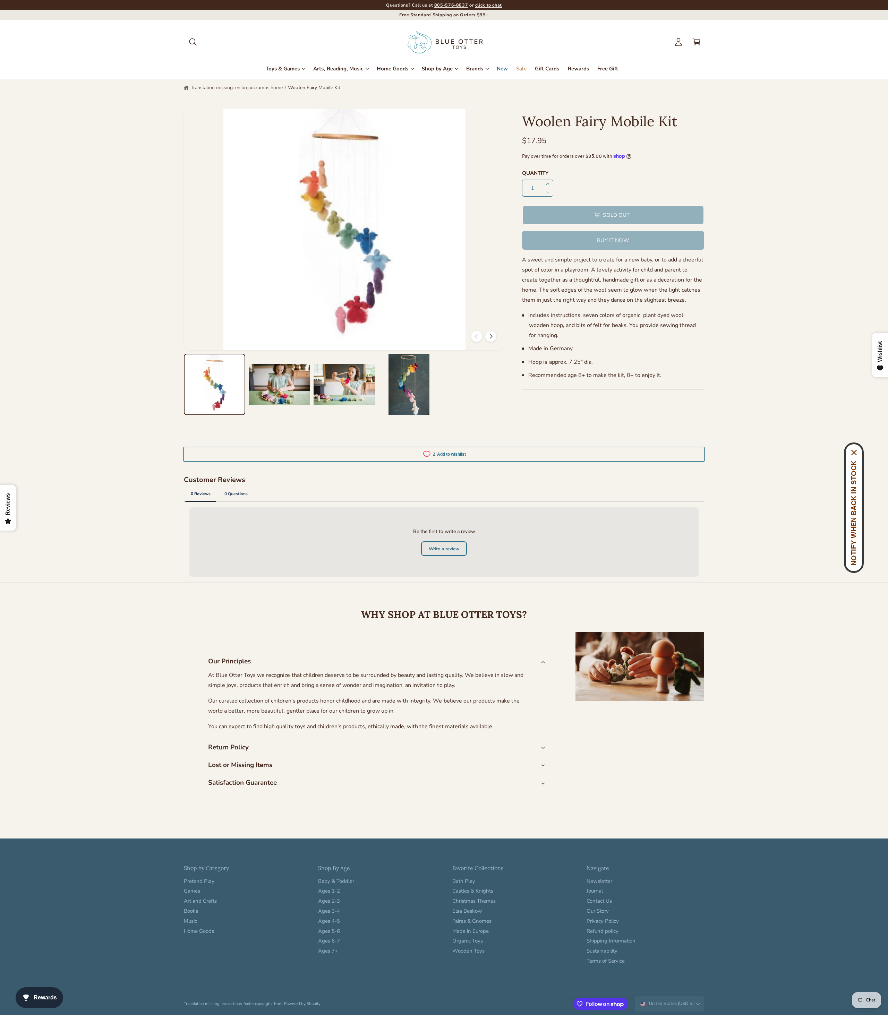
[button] (193, 42)
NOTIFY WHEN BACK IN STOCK (853, 513)
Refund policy (602, 931)
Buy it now (613, 240)
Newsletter (599, 881)
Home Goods (392, 68)
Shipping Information (611, 940)
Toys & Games (283, 68)
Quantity (535, 173)
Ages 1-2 (329, 890)
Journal (595, 890)
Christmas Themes (474, 900)
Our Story (598, 911)
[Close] (854, 452)
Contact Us (599, 900)
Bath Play (463, 881)
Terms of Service (606, 960)
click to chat (488, 5)
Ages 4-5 (329, 921)
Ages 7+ (328, 950)
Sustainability (602, 950)
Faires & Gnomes (472, 921)
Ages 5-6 (329, 931)
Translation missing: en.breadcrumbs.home (237, 87)
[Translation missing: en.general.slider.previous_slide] (476, 336)
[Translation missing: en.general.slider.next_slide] (490, 336)
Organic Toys (467, 940)
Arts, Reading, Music (338, 68)
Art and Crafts (200, 900)
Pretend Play (199, 881)
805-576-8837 (451, 5)
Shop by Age (437, 68)
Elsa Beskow (467, 911)
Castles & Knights (472, 890)
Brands (474, 68)
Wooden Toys (468, 950)
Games (192, 890)
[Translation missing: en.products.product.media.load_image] (214, 384)
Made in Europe (470, 931)
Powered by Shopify (302, 1003)
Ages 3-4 (329, 911)
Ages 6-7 (329, 940)
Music (190, 921)
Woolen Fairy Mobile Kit (314, 87)
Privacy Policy (603, 921)
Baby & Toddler (336, 881)
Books (191, 911)
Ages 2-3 (329, 900)
